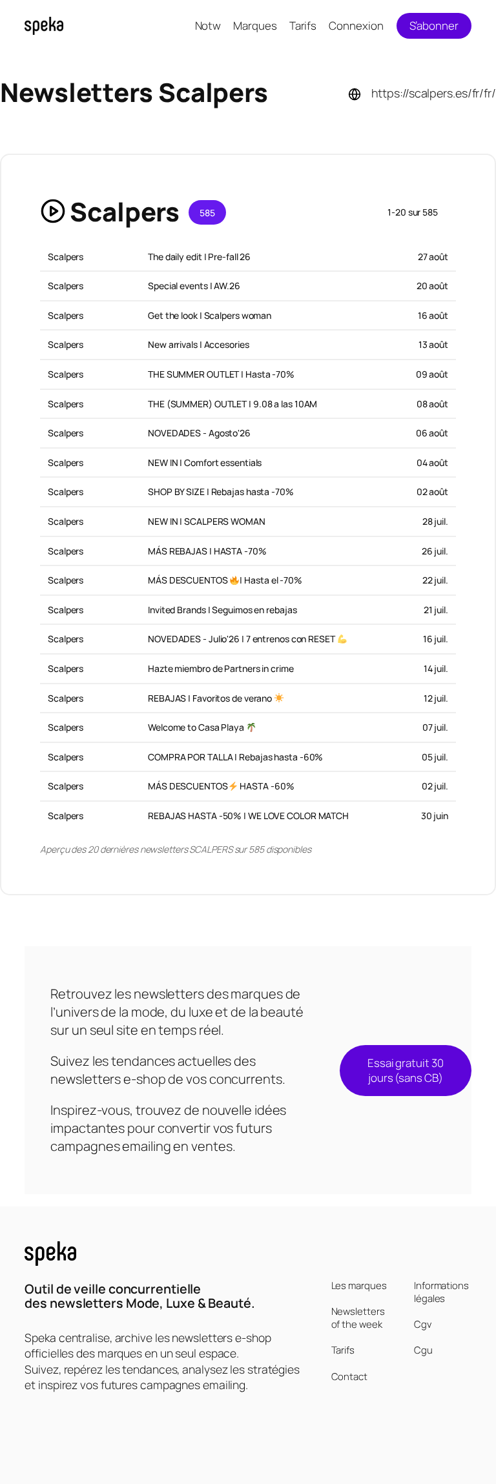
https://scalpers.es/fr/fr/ (433, 93)
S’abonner (434, 25)
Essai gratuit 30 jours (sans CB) (405, 1070)
